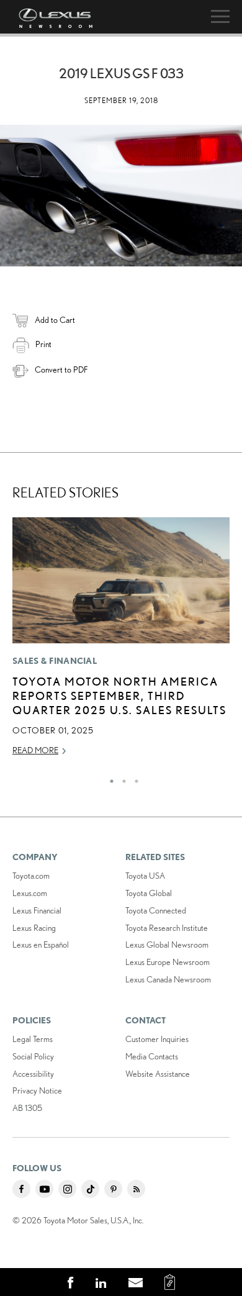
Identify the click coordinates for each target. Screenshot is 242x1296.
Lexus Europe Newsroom (167, 962)
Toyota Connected (155, 910)
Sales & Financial (54, 661)
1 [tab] (108, 778)
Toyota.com (31, 876)
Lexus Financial (36, 910)
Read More (35, 750)
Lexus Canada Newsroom (168, 979)
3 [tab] (133, 778)
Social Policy (33, 1056)
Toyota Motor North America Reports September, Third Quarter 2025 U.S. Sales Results (119, 696)
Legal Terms (32, 1039)
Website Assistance (157, 1074)
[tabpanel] (121, 642)
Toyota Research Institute (166, 928)
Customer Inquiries (157, 1039)
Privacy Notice (37, 1090)
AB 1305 (27, 1108)
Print (43, 344)
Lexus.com (29, 893)
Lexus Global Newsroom (166, 944)
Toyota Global (148, 893)
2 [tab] (121, 778)
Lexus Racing (34, 928)
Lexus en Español (40, 944)
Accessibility (33, 1074)
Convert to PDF (61, 369)
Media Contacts (151, 1056)
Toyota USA (145, 876)
